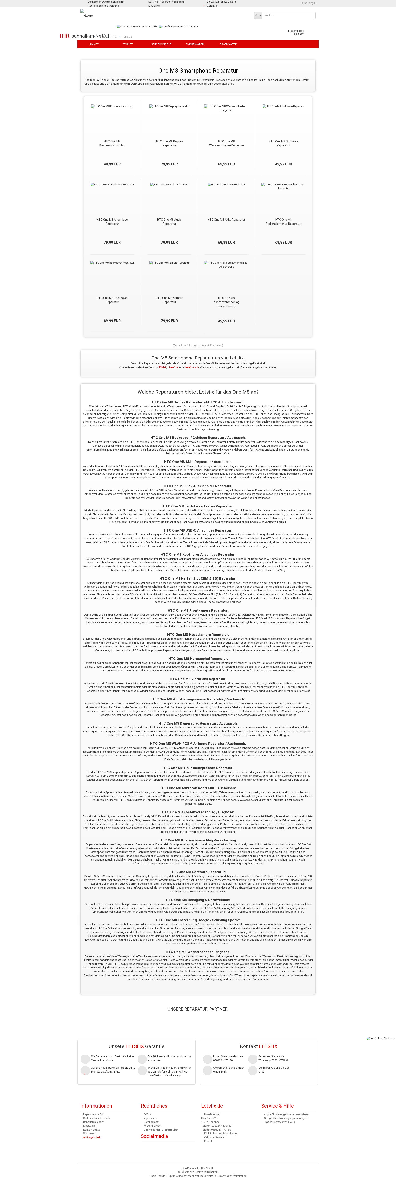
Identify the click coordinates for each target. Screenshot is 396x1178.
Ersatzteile (89, 1125)
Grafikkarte (228, 44)
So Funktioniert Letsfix (96, 1118)
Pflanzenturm (195, 1175)
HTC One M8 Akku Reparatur (226, 219)
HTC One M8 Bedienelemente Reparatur (284, 221)
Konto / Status (91, 1129)
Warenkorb (89, 1133)
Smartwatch (195, 44)
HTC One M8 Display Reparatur (169, 143)
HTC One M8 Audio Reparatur (169, 221)
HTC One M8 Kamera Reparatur (169, 300)
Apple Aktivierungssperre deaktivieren (286, 1114)
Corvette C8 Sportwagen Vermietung (225, 1175)
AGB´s (147, 1114)
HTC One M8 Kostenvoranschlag (112, 143)
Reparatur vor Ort (93, 1114)
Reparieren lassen (93, 1121)
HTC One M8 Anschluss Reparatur (112, 221)
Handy (94, 44)
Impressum (150, 1118)
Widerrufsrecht (152, 1125)
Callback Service (214, 1137)
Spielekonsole (161, 44)
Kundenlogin (308, 3)
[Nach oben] (11, 1172)
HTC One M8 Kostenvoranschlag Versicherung (226, 302)
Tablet (128, 44)
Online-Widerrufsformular (161, 1129)
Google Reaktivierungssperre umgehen (287, 1118)
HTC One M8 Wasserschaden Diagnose (226, 143)
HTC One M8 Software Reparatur (283, 143)
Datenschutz (151, 1121)
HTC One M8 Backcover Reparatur (112, 300)
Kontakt (208, 1141)
